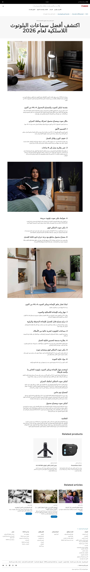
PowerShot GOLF (76, 465)
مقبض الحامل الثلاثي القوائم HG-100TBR (46, 465)
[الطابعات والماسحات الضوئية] (36, 9)
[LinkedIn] (9, 565)
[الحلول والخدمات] (28, 9)
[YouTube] (3, 565)
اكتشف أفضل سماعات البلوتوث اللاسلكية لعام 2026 (45, 20)
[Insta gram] (12, 565)
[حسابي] (3, 6)
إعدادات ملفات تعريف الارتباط (15, 561)
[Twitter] (6, 565)
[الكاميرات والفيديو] (53, 9)
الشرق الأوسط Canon (83, 565)
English (47, 1)
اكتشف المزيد (79, 513)
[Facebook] (16, 565)
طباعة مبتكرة (80, 505)
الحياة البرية (55, 505)
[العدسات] (48, 9)
